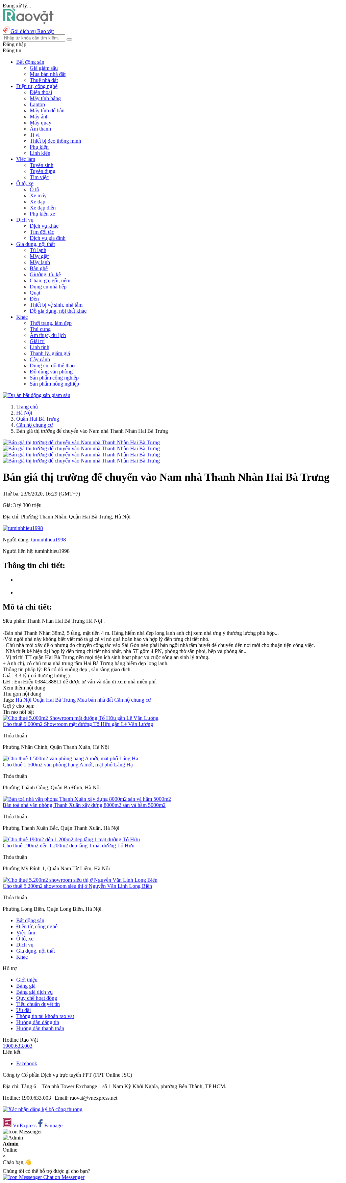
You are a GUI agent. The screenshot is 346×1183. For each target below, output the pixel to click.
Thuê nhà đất (44, 80)
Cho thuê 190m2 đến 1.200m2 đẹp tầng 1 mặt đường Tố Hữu (68, 845)
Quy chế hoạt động (36, 998)
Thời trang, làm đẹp (51, 323)
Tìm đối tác (42, 232)
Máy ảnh (39, 116)
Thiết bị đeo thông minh (55, 141)
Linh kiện (40, 153)
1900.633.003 (17, 1046)
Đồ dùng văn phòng (51, 371)
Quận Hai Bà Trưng (37, 419)
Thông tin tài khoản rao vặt (45, 1016)
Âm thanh (40, 129)
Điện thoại (41, 92)
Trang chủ (27, 407)
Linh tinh (39, 347)
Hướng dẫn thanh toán (40, 1028)
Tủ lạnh (38, 250)
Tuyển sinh (41, 165)
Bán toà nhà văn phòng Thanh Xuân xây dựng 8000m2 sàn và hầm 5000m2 (84, 805)
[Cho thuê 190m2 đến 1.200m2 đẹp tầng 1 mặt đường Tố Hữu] (71, 839)
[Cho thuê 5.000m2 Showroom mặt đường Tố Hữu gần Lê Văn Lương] (80, 718)
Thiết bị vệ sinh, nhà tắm (56, 305)
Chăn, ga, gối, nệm (50, 280)
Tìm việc (39, 177)
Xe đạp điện (43, 207)
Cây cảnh (40, 359)
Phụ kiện (39, 147)
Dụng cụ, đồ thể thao (52, 365)
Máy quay (40, 122)
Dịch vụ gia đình (48, 238)
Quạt (35, 292)
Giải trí (37, 341)
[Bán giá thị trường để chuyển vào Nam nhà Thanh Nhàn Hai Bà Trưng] (81, 442)
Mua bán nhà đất (48, 74)
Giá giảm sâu (44, 68)
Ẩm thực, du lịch (48, 335)
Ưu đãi (23, 1010)
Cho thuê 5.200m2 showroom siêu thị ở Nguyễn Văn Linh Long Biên (77, 886)
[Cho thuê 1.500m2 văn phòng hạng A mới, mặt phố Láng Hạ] (70, 758)
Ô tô (34, 189)
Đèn (34, 299)
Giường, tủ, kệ (45, 274)
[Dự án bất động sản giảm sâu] (36, 395)
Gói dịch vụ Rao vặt (32, 31)
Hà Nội (24, 413)
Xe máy (38, 195)
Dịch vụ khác (44, 226)
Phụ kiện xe (42, 214)
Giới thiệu (27, 980)
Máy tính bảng (45, 98)
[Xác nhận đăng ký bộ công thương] (42, 1109)
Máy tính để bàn (47, 110)
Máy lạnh (40, 262)
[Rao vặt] (28, 22)
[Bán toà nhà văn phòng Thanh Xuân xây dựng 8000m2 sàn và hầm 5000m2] (87, 799)
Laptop (37, 104)
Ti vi (35, 135)
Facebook (26, 1063)
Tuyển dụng (42, 171)
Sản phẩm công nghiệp (54, 378)
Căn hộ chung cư (34, 425)
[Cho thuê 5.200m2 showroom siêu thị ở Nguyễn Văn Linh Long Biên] (80, 880)
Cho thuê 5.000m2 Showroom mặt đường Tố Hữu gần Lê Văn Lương (78, 724)
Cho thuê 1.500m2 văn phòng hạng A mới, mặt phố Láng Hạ (68, 764)
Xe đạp (37, 201)
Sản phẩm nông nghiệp (54, 384)
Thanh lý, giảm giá (50, 353)
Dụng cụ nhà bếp (48, 286)
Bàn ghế (39, 268)
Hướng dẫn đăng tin (37, 1022)
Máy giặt (39, 256)
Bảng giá (25, 986)
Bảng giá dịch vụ (34, 992)
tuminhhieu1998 (48, 539)
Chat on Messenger (63, 1177)
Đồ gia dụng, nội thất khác (58, 311)
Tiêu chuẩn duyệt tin (38, 1004)
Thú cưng (40, 329)
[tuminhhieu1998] (23, 528)
